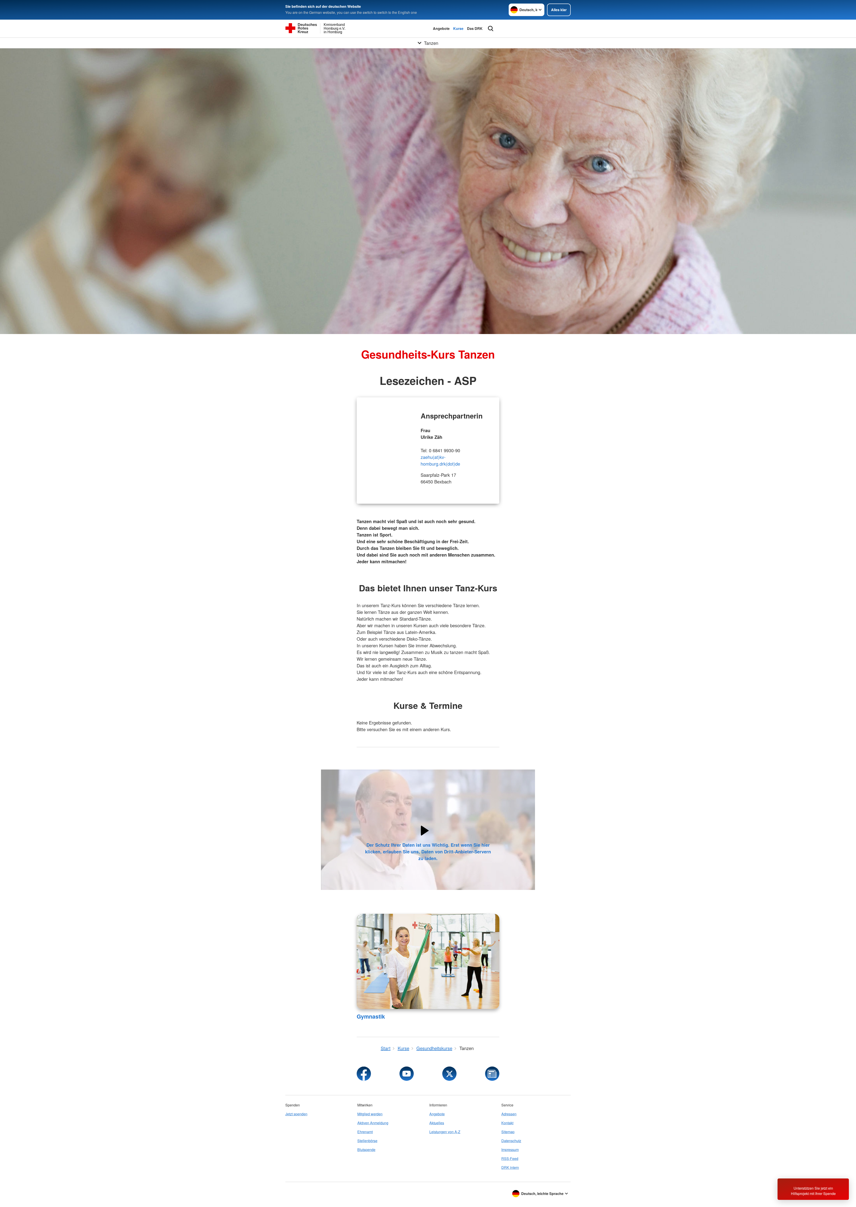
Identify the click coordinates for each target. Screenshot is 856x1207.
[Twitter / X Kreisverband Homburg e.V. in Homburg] (449, 1074)
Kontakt (507, 1122)
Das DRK (475, 28)
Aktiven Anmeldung (372, 1122)
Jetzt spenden (296, 1113)
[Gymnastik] (428, 961)
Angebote (441, 28)
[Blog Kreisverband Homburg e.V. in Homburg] (492, 1074)
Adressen (508, 1113)
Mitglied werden (370, 1113)
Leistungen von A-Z (444, 1131)
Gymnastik (371, 1016)
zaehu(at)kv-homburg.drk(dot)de (440, 460)
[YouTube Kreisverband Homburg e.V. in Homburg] (406, 1074)
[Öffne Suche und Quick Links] (490, 28)
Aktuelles (436, 1122)
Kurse (458, 28)
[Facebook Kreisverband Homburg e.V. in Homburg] (364, 1074)
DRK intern (510, 1167)
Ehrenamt (365, 1131)
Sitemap (507, 1131)
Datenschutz (511, 1140)
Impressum (510, 1149)
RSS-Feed (509, 1158)
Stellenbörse (367, 1140)
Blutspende (366, 1149)
